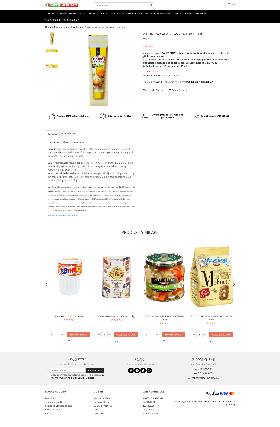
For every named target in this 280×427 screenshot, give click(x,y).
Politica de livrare (53, 409)
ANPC (96, 409)
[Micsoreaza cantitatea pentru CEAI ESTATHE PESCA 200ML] (51, 334)
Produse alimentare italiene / (70, 27)
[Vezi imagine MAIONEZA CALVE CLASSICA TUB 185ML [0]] (52, 38)
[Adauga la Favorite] (69, 341)
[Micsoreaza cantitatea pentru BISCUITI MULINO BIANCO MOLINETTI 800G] (194, 334)
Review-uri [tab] (68, 133)
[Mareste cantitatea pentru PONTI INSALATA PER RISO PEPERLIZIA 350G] (157, 334)
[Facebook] (131, 370)
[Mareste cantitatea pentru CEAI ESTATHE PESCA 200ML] (62, 334)
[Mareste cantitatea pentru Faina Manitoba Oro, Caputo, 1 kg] (109, 334)
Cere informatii (179, 90)
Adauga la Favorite (154, 90)
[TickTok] (143, 370)
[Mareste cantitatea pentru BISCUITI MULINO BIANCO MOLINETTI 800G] (204, 334)
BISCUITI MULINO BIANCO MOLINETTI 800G (211, 318)
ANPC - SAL (99, 413)
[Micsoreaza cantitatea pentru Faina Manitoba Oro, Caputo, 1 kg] (99, 334)
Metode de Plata (102, 398)
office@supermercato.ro (205, 377)
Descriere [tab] (52, 134)
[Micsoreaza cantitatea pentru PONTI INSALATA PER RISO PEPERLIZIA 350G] (146, 334)
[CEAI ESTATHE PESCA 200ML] (69, 277)
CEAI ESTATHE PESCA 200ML (69, 316)
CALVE (145, 39)
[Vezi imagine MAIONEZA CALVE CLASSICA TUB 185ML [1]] (52, 52)
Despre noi (50, 398)
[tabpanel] (99, 69)
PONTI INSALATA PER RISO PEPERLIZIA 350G (163, 318)
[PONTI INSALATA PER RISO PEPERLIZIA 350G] (164, 277)
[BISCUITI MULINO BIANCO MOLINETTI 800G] (211, 277)
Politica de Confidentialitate (80, 377)
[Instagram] (149, 370)
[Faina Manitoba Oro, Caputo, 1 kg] (116, 277)
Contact (49, 413)
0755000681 (205, 373)
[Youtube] (137, 370)
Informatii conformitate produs (63, 215)
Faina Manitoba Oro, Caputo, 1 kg (116, 316)
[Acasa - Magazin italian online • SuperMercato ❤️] (61, 5)
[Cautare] (151, 5)
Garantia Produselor (103, 405)
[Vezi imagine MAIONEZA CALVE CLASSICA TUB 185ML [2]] (52, 65)
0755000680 (205, 368)
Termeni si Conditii (54, 401)
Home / (49, 27)
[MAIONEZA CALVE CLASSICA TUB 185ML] (99, 69)
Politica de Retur (102, 401)
